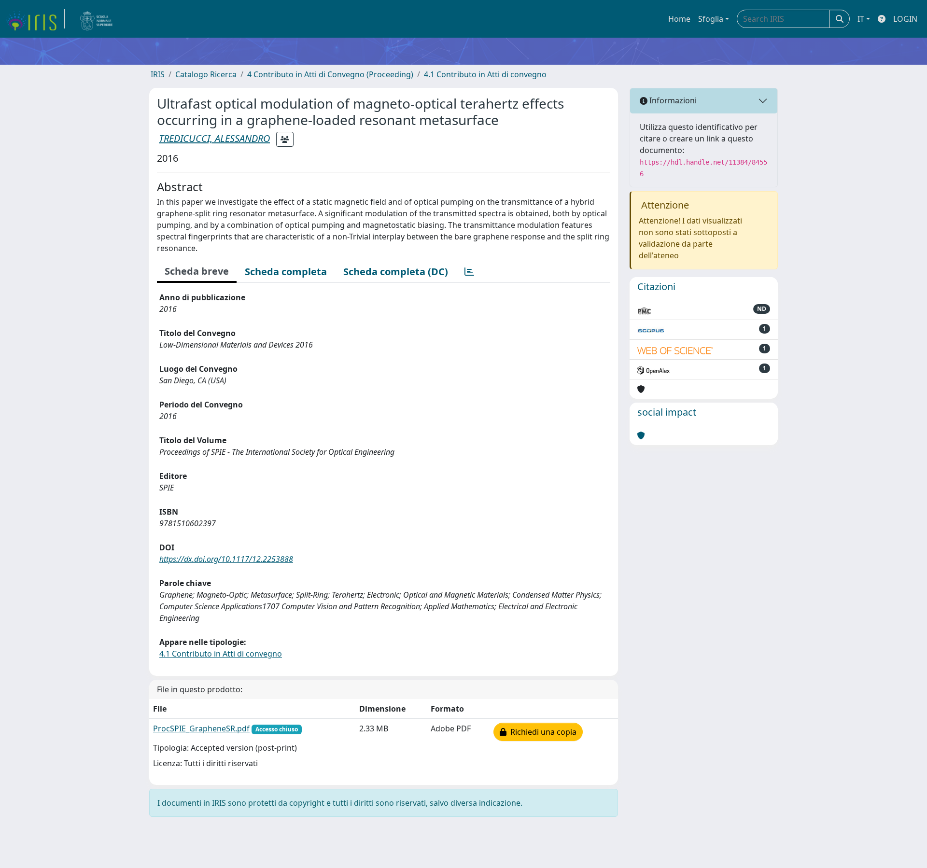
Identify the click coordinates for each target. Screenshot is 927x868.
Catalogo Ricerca (206, 74)
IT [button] (860, 19)
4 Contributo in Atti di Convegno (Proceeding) (330, 74)
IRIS (158, 74)
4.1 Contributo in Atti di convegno (485, 74)
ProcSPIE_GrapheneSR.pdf (201, 728)
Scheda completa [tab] (286, 271)
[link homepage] (35, 18)
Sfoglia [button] (710, 19)
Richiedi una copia (541, 732)
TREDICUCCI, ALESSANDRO (214, 138)
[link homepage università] (96, 18)
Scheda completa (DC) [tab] (395, 271)
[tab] (469, 272)
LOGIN (905, 19)
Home (679, 19)
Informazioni (672, 100)
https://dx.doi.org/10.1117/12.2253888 (226, 559)
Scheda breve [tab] (197, 271)
